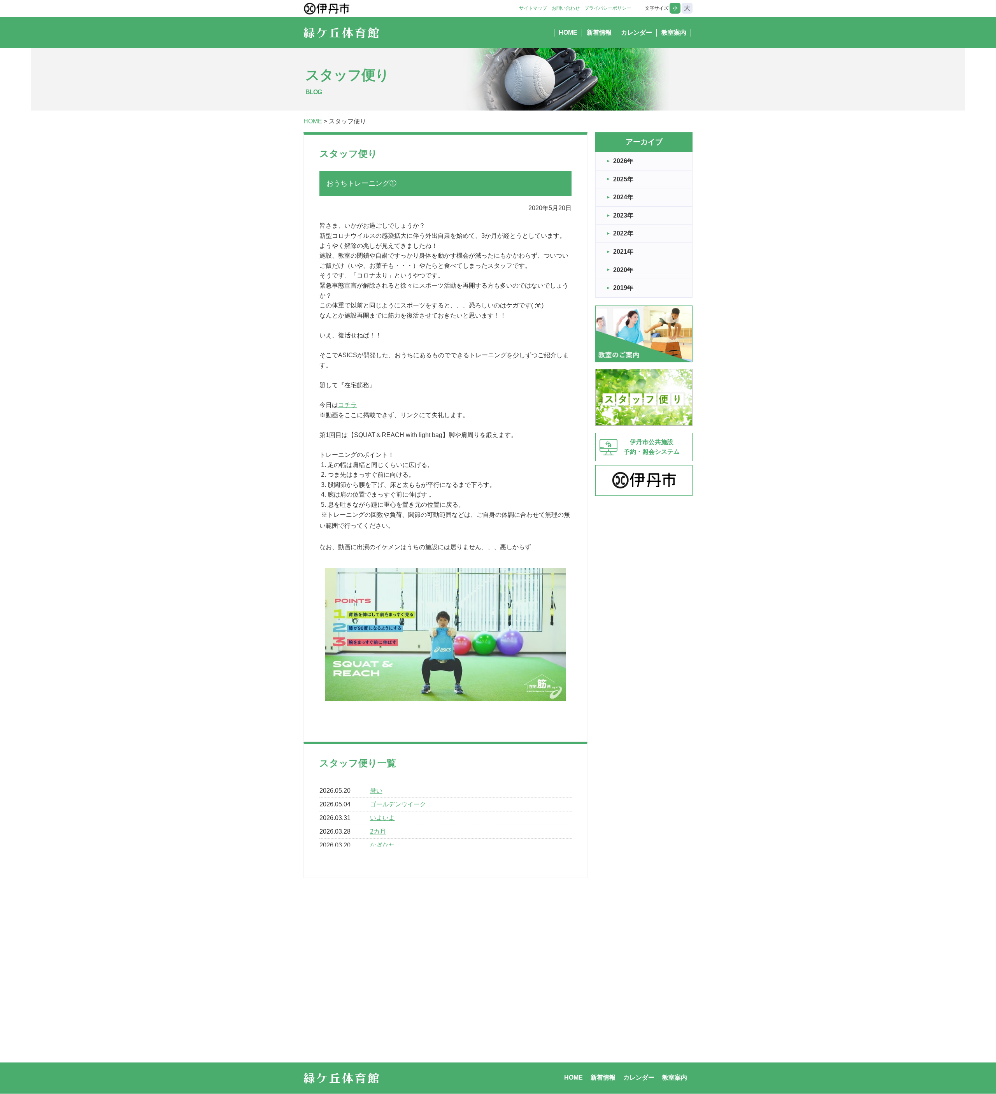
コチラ (347, 405)
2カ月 (378, 831)
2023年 (623, 215)
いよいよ (382, 818)
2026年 (623, 161)
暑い (376, 790)
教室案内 (673, 32)
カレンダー (636, 32)
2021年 (623, 251)
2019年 (623, 287)
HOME (568, 32)
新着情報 (599, 32)
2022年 (623, 233)
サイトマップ (533, 8)
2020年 (623, 270)
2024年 (623, 197)
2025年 (623, 179)
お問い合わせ (566, 8)
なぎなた (382, 845)
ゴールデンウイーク (398, 804)
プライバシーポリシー (607, 8)
